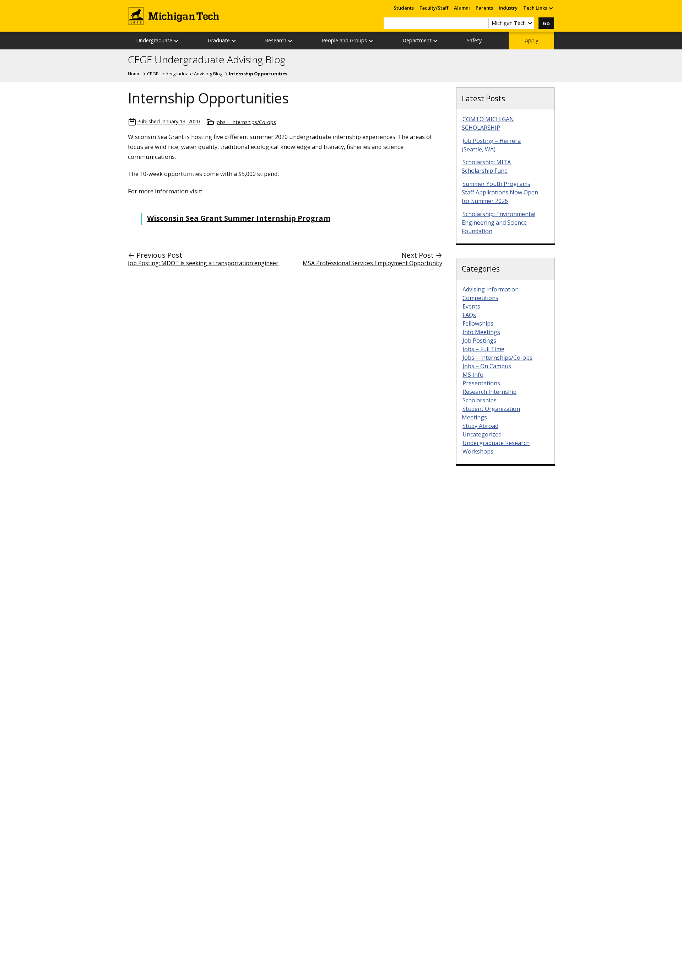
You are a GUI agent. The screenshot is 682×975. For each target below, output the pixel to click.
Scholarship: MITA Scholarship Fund (486, 166)
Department (417, 40)
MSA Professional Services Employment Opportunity (372, 263)
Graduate (219, 40)
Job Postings (479, 340)
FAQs (469, 315)
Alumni (462, 8)
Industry (508, 8)
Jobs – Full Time (483, 349)
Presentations (481, 383)
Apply (531, 40)
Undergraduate (154, 40)
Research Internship (489, 392)
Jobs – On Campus (486, 366)
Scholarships (479, 400)
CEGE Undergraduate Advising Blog (207, 60)
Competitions (480, 298)
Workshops (477, 451)
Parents (484, 8)
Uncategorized (482, 434)
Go (546, 23)
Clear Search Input (483, 23)
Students (404, 8)
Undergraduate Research (496, 443)
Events (471, 306)
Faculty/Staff (434, 8)
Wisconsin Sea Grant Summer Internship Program (238, 218)
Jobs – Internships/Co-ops (245, 122)
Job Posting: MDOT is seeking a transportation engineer (203, 263)
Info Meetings (481, 332)
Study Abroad (480, 426)
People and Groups (344, 40)
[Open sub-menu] (550, 8)
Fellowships (477, 323)
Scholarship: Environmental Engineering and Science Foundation (498, 222)
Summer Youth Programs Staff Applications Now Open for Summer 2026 (500, 192)
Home (134, 73)
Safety (474, 40)
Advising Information (490, 289)
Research (275, 40)
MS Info (472, 375)
